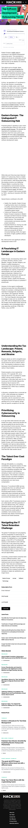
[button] (2, 2)
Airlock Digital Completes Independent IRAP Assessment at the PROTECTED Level (13, 657)
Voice (4, 43)
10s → (17, 37)
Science (6, 738)
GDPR (6, 446)
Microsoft (8, 758)
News (2, 738)
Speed (20, 39)
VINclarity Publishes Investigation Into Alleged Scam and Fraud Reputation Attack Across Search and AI (13, 693)
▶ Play (11, 37)
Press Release (4, 664)
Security (3, 758)
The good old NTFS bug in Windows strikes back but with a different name (12, 763)
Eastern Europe (6, 578)
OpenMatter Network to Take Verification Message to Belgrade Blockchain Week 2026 (13, 681)
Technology (5, 581)
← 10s (5, 37)
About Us (12, 812)
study (14, 189)
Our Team (12, 814)
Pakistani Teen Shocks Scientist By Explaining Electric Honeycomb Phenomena (13, 743)
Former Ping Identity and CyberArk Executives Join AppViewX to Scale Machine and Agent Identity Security (11, 668)
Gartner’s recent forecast (8, 129)
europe (14, 578)
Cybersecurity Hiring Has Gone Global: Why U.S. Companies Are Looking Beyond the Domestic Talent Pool (13, 631)
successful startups (15, 69)
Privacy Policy (13, 821)
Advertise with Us (14, 823)
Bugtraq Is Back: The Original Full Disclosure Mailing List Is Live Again (11, 704)
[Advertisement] (14, 157)
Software (21, 578)
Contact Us (12, 816)
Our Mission (13, 819)
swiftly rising (15, 52)
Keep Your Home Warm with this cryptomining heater (12, 781)
